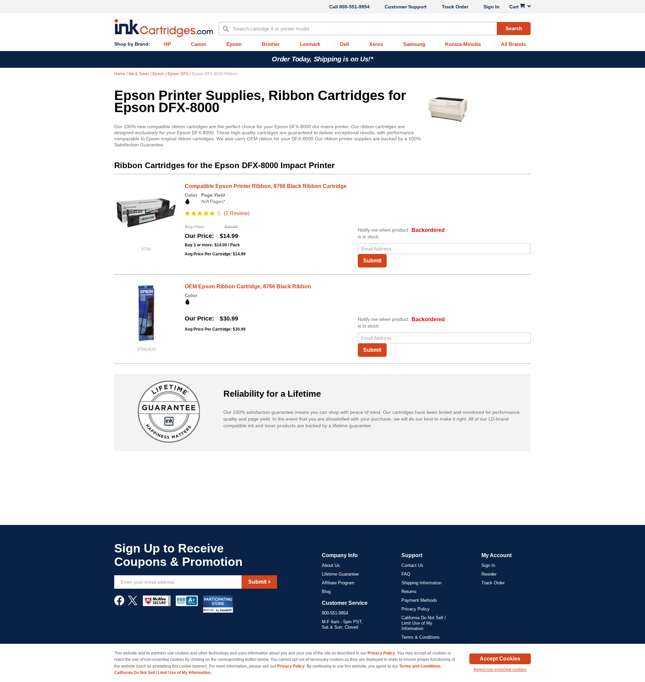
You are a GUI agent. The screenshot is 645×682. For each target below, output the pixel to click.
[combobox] (374, 28)
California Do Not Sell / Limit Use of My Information (423, 623)
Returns (409, 591)
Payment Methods (419, 600)
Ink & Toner (139, 73)
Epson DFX (178, 73)
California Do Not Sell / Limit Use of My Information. (162, 672)
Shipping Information (421, 582)
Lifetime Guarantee (340, 574)
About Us (331, 565)
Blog (326, 591)
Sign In (491, 6)
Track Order (455, 6)
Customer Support (406, 6)
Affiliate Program (338, 582)
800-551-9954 (354, 6)
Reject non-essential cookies (500, 669)
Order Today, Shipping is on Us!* (322, 59)
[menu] (322, 44)
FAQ (405, 574)
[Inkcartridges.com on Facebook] (119, 603)
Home (120, 73)
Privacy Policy (415, 609)
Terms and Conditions (420, 666)
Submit (372, 260)
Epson (159, 73)
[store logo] (163, 28)
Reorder (489, 574)
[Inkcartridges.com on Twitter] (133, 603)
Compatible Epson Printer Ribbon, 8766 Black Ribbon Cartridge (266, 186)
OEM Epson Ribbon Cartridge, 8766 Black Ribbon (248, 286)
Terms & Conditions (420, 637)
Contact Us (412, 565)
